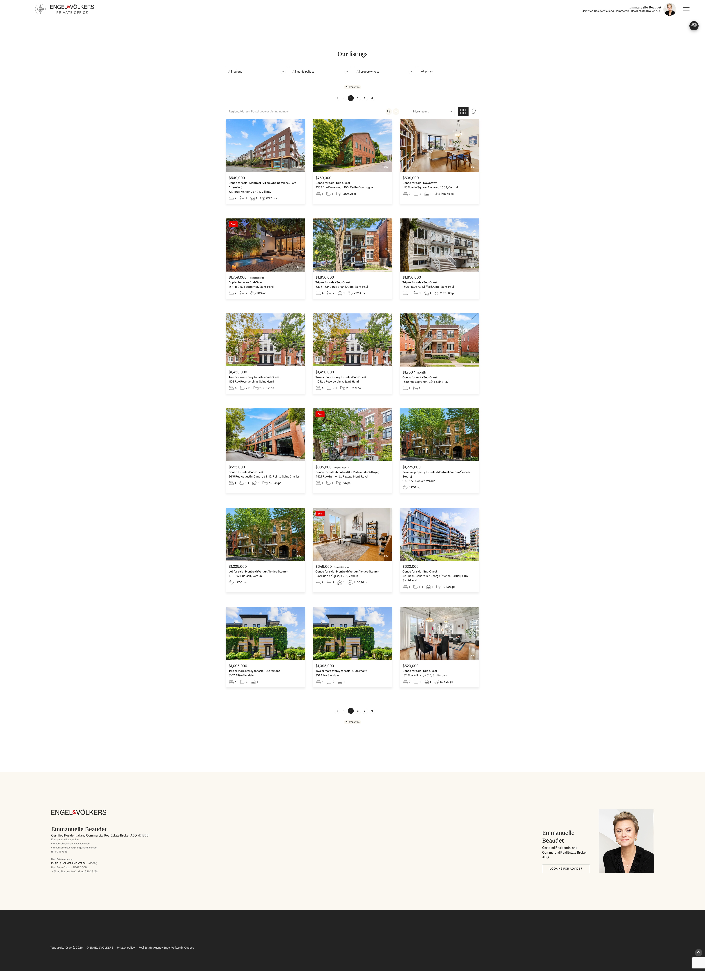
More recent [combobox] (421, 111)
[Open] (283, 71)
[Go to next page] (365, 98)
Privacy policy (126, 948)
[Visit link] (287, 843)
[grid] (463, 111)
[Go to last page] (372, 98)
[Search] (389, 111)
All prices (427, 71)
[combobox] (253, 71)
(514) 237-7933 (59, 851)
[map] (473, 111)
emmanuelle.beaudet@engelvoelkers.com (74, 847)
